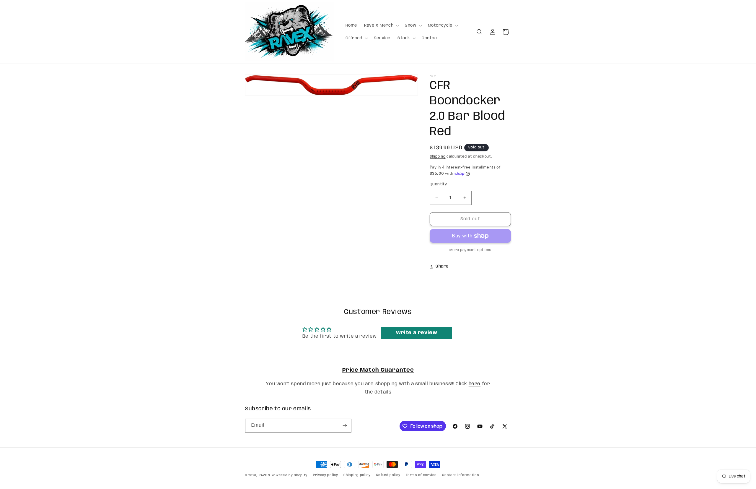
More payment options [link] (470, 250)
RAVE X (265, 475)
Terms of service (421, 475)
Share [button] (442, 266)
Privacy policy (325, 475)
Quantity (438, 184)
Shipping (438, 156)
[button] (381, 25)
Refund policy (388, 475)
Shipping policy (357, 475)
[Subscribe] (344, 426)
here (474, 383)
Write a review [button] (416, 332)
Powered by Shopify (290, 475)
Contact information (460, 475)
